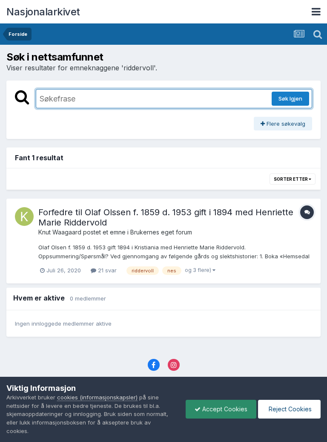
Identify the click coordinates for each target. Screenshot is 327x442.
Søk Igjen (290, 98)
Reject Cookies (289, 409)
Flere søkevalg (285, 123)
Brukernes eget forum (161, 232)
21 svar (106, 270)
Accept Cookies (224, 409)
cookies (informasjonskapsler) (97, 397)
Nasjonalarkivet (43, 12)
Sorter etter (291, 179)
